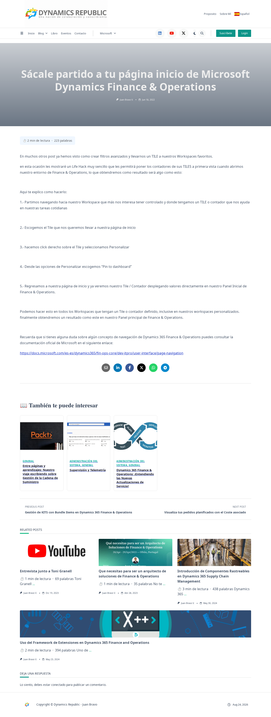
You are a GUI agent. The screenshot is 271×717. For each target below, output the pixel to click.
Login (244, 33)
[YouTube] (172, 33)
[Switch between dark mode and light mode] (195, 33)
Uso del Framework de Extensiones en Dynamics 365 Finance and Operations (84, 642)
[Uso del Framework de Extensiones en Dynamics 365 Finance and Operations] (135, 623)
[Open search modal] (202, 33)
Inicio (31, 33)
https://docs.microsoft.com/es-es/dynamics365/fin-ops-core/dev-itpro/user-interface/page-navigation (101, 353)
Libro (54, 33)
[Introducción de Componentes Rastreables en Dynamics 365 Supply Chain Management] (214, 552)
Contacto (80, 33)
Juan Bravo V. (126, 99)
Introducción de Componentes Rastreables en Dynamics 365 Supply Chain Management (213, 576)
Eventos (66, 33)
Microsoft (106, 33)
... (33, 583)
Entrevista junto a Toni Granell (46, 571)
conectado (58, 685)
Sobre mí (225, 14)
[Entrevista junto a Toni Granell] (57, 552)
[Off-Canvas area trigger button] (22, 33)
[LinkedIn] (160, 33)
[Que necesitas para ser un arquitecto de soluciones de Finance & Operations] (135, 552)
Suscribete (226, 33)
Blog (41, 33)
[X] (183, 33)
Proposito (210, 14)
